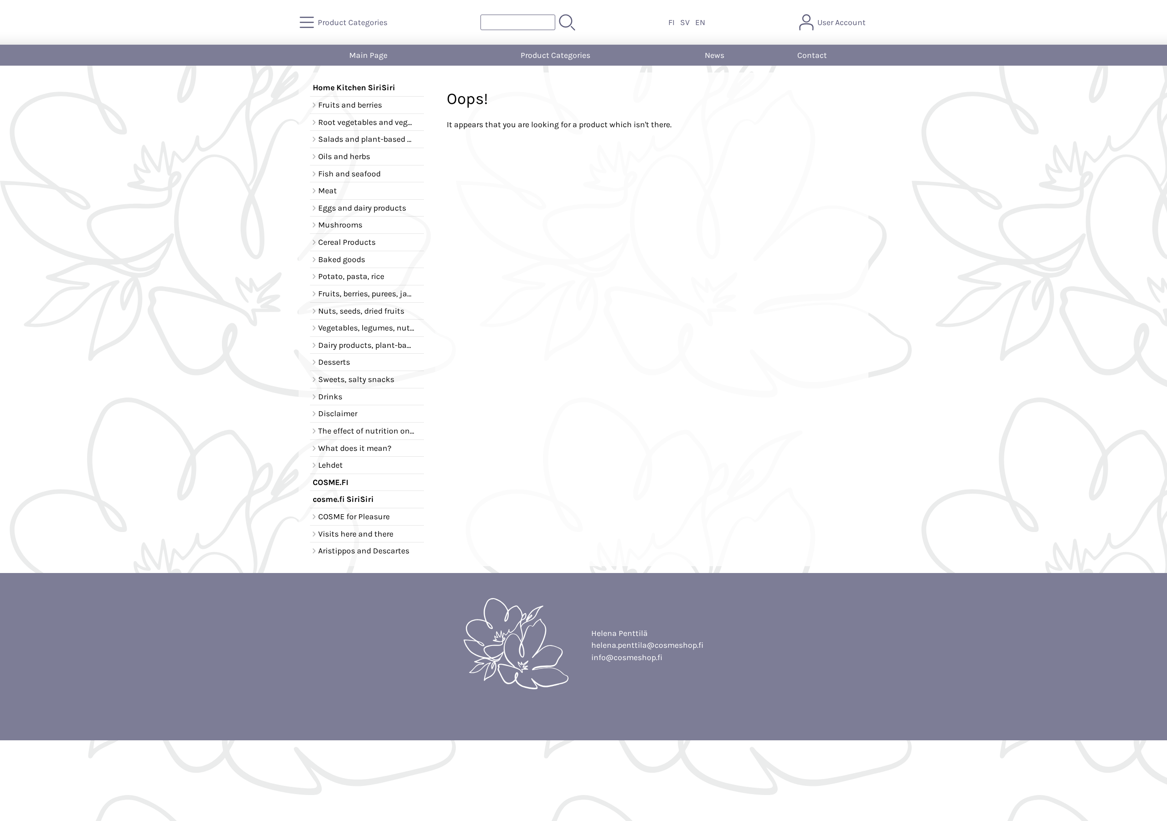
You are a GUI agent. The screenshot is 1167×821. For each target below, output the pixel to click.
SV (685, 22)
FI (671, 22)
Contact (812, 55)
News (714, 55)
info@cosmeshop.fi (626, 657)
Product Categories (555, 55)
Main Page (368, 55)
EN (700, 22)
